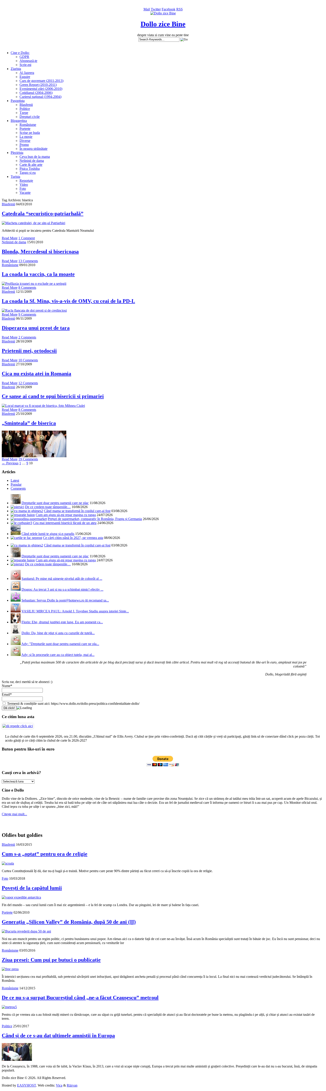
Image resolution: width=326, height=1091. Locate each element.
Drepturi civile (30, 117)
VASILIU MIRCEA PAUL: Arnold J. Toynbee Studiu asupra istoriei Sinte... (75, 611)
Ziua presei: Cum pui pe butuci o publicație (51, 960)
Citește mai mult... (14, 814)
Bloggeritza (19, 121)
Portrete (25, 129)
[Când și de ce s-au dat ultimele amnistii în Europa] (17, 1059)
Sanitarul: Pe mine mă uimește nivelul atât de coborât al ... (62, 578)
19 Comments (28, 459)
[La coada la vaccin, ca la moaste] (34, 283)
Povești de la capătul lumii (32, 888)
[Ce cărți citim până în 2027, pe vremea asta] (26, 538)
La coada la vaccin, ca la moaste (38, 274)
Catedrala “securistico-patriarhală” (42, 213)
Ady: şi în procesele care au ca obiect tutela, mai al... (57, 655)
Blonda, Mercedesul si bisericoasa (40, 251)
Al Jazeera (27, 73)
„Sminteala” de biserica (29, 423)
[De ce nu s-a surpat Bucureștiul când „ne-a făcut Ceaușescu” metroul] (9, 1007)
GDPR (24, 57)
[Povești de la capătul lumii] (21, 897)
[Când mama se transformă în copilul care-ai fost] (27, 511)
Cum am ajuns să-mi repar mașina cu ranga (66, 515)
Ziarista (16, 69)
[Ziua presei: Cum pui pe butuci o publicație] (10, 969)
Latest (15, 480)
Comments (18, 488)
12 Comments (28, 383)
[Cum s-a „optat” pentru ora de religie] (8, 863)
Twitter (156, 9)
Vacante (25, 192)
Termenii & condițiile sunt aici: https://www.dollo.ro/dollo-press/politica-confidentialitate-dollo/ (72, 703)
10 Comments (28, 360)
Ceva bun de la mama (35, 156)
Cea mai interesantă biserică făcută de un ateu (64, 523)
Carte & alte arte (31, 164)
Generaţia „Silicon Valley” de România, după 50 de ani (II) (69, 922)
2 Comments (27, 337)
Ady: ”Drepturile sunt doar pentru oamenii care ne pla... (60, 644)
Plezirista (17, 152)
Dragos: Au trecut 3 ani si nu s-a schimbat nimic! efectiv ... (62, 589)
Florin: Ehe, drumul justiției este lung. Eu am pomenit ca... (62, 622)
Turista (15, 176)
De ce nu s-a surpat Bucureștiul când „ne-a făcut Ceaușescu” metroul (80, 997)
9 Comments (27, 314)
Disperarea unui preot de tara (36, 328)
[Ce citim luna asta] (17, 726)
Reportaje (26, 180)
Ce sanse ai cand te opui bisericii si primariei (53, 396)
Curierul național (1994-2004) (40, 97)
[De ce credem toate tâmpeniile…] (17, 507)
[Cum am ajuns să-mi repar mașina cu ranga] (23, 515)
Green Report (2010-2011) (38, 85)
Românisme (28, 125)
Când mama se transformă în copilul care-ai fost (77, 511)
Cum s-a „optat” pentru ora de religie (44, 854)
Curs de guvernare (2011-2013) (41, 81)
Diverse (25, 141)
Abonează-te (28, 61)
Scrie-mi (25, 65)
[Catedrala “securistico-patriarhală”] (33, 223)
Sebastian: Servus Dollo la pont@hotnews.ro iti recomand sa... (65, 600)
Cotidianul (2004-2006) (36, 93)
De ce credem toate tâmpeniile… (48, 507)
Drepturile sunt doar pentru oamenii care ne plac (55, 503)
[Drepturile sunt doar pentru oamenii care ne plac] (16, 503)
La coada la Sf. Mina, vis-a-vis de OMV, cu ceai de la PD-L (68, 301)
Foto (23, 188)
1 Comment (26, 238)
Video (24, 184)
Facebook (168, 9)
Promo (24, 145)
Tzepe (24, 113)
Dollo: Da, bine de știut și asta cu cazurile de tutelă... (58, 633)
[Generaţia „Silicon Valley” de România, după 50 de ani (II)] (26, 931)
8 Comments (27, 287)
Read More (10, 238)
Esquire (25, 77)
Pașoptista (18, 101)
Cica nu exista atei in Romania (36, 373)
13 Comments (28, 261)
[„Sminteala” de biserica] (34, 456)
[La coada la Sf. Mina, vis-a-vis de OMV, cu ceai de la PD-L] (34, 310)
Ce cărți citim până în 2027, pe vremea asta (73, 538)
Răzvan (72, 1085)
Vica (59, 1085)
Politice (25, 109)
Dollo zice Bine (163, 24)
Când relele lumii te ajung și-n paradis (48, 534)
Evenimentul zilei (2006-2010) (41, 89)
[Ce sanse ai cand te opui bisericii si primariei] (43, 406)
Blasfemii (26, 105)
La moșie (26, 137)
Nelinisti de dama (32, 160)
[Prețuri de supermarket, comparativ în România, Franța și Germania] (29, 519)
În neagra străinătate (33, 148)
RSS (179, 9)
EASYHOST (26, 1085)
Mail (146, 9)
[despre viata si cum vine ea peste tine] (163, 13)
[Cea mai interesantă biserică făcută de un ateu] (21, 523)
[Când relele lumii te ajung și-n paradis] (16, 534)
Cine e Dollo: (20, 53)
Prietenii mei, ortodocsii (29, 351)
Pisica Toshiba (30, 168)
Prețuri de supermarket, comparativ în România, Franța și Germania (95, 519)
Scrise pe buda (30, 133)
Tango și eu (28, 172)
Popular (16, 484)
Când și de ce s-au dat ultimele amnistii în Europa (58, 1035)
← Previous (10, 463)
